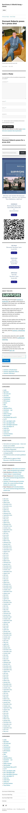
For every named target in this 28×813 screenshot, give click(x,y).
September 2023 (7, 529)
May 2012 (5, 731)
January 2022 (6, 564)
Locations (6, 412)
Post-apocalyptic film (9, 422)
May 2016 (5, 658)
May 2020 (6, 597)
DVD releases (6, 401)
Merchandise (6, 415)
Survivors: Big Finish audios (10, 371)
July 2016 (5, 655)
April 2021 (6, 580)
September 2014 (7, 689)
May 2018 (5, 627)
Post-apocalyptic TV (8, 426)
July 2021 (5, 575)
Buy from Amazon (14, 267)
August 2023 (6, 531)
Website (4, 114)
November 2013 (7, 704)
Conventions (6, 399)
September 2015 (7, 669)
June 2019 (6, 608)
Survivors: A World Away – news (9, 809)
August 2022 (6, 551)
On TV (5, 419)
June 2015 (5, 675)
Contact (4, 801)
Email (4, 107)
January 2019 (6, 615)
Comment (5, 81)
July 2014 (5, 693)
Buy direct (14, 215)
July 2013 (5, 711)
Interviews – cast (7, 410)
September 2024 (7, 515)
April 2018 (6, 629)
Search (22, 152)
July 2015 (5, 673)
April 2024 (6, 520)
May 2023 (5, 537)
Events (5, 402)
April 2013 (6, 717)
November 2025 (7, 506)
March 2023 (6, 540)
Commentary (6, 397)
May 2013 (5, 715)
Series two (6, 432)
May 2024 (6, 518)
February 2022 (7, 562)
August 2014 (6, 691)
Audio (4, 390)
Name (4, 101)
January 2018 (6, 631)
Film (4, 404)
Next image (12, 16)
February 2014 (7, 700)
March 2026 (6, 502)
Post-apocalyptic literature (10, 424)
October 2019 (6, 604)
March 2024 (6, 522)
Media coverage (7, 413)
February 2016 (7, 662)
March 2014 (6, 698)
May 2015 (5, 677)
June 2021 (5, 577)
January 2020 (6, 600)
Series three (6, 430)
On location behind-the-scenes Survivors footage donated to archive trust (14, 477)
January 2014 (6, 702)
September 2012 (7, 727)
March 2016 (6, 660)
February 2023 (7, 542)
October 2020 (6, 589)
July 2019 (5, 606)
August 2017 (6, 638)
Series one (6, 428)
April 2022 (6, 558)
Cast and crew (7, 393)
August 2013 (6, 709)
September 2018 (7, 620)
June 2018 (5, 626)
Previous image (5, 16)
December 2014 (7, 684)
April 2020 (6, 598)
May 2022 (6, 557)
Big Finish (6, 392)
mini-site (11, 350)
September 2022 (7, 549)
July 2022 (5, 553)
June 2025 (6, 508)
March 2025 (6, 511)
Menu (4, 10)
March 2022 (6, 560)
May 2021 (5, 578)
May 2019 (5, 609)
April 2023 (6, 538)
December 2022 (7, 546)
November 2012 (7, 724)
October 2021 (6, 569)
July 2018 (5, 624)
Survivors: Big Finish (7, 797)
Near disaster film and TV (10, 417)
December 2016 (7, 649)
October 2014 (6, 687)
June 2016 (6, 657)
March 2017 (6, 646)
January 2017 (6, 647)
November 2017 (7, 635)
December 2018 (7, 617)
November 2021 (7, 568)
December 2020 (7, 586)
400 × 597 (11, 66)
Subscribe (6, 360)
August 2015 (6, 671)
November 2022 (7, 548)
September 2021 (7, 571)
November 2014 (7, 686)
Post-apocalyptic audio (9, 421)
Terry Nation (6, 435)
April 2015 (6, 678)
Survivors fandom (8, 433)
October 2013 (6, 706)
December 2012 (7, 722)
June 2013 (5, 713)
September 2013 (7, 707)
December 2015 (7, 666)
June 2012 (5, 729)
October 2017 (6, 637)
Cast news (6, 395)
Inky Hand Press (7, 408)
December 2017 (7, 633)
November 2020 (7, 588)
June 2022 (6, 555)
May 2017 (5, 642)
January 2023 (6, 544)
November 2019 (7, 602)
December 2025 (7, 504)
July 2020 (5, 595)
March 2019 (6, 611)
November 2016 (7, 651)
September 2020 (7, 591)
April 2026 (6, 500)
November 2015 (7, 667)
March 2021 (6, 582)
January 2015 (6, 682)
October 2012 (6, 726)
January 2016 (6, 664)
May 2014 (5, 697)
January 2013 (6, 720)
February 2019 (7, 613)
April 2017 (6, 644)
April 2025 (6, 509)
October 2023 (6, 528)
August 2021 (6, 573)
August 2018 (6, 622)
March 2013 (6, 718)
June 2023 (6, 535)
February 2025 (7, 513)
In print (5, 406)
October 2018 (6, 618)
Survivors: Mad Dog (8, 373)
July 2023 (5, 533)
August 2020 (6, 593)
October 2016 (6, 653)
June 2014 (5, 695)
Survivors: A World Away (18, 330)
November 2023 (7, 526)
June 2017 (5, 640)
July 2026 (5, 498)
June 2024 (6, 517)
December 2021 (7, 566)
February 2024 (7, 524)
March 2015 (6, 680)
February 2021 (7, 584)
